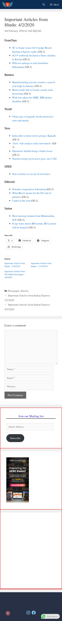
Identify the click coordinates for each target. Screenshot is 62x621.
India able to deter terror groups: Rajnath (34, 135)
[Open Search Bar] (43, 4)
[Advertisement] (31, 550)
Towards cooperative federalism (29, 189)
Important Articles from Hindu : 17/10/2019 (41, 265)
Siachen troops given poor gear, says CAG (34, 158)
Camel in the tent (21, 200)
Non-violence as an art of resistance (31, 174)
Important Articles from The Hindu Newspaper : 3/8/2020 (15, 274)
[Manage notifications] (7, 613)
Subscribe (15, 438)
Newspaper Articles (18, 291)
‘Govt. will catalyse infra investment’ (31, 143)
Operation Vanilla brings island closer (32, 151)
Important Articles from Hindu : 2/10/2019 (15, 265)
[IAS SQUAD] (7, 4)
